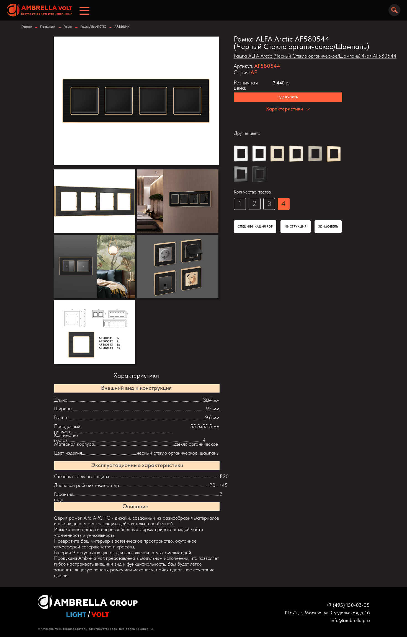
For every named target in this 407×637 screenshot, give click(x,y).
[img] (37, 10)
